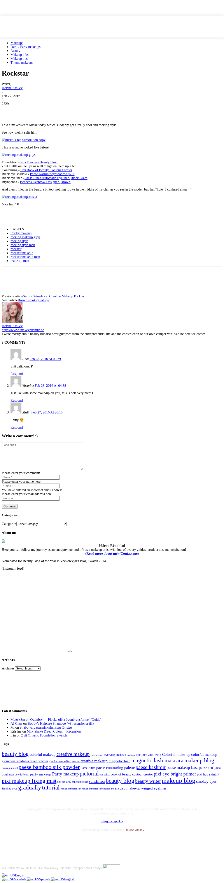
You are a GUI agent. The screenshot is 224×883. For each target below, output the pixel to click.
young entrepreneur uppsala (96, 789)
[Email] (56, 110)
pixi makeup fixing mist (29, 781)
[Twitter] (25, 110)
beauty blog (15, 754)
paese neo (206, 768)
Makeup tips (19, 58)
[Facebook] (9, 110)
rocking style (19, 241)
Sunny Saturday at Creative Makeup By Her (53, 296)
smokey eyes (206, 781)
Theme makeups (21, 62)
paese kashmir (151, 767)
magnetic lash (119, 761)
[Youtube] (52, 840)
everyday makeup (115, 754)
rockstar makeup (21, 253)
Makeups (16, 43)
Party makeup (65, 774)
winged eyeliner (153, 788)
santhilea (97, 781)
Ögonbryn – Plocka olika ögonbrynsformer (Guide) (65, 719)
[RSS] (41, 840)
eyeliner (131, 755)
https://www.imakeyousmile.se (23, 330)
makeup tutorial (10, 768)
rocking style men (22, 245)
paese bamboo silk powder (49, 767)
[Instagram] (17, 840)
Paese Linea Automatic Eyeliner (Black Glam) (56, 178)
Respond (16, 374)
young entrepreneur (71, 788)
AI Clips (16, 723)
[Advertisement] (53, 216)
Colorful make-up (176, 754)
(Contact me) (129, 553)
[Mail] (29, 840)
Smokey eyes (9, 788)
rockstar (15, 249)
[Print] (72, 110)
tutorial (51, 787)
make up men (19, 261)
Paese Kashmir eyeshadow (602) (52, 174)
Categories (9, 524)
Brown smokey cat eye (33, 300)
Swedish (20, 879)
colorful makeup (43, 754)
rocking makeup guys (25, 237)
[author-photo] (12, 322)
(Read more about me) (102, 553)
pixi (101, 774)
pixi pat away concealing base (72, 781)
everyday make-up (125, 788)
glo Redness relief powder (64, 761)
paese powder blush (19, 774)
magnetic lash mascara (157, 760)
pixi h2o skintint (208, 774)
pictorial (89, 773)
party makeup (40, 774)
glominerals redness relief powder (25, 761)
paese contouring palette (115, 767)
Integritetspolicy (112, 821)
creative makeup (73, 754)
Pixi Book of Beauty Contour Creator (46, 170)
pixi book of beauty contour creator (128, 774)
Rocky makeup (21, 233)
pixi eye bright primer (175, 774)
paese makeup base (182, 767)
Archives (8, 668)
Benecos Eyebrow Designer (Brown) (45, 182)
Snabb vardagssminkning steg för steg (46, 727)
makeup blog (199, 760)
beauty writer (148, 781)
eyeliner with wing (148, 754)
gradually (29, 787)
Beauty (15, 51)
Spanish (45, 879)
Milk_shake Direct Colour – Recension (54, 731)
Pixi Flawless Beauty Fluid (38, 162)
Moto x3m (17, 719)
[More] (87, 110)
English (20, 875)
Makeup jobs (19, 55)
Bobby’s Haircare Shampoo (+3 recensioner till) (61, 723)
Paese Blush (88, 768)
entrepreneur (97, 755)
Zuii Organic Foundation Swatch (44, 735)
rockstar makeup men (25, 257)
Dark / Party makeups (25, 47)
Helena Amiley (12, 88)
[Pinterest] (40, 110)
